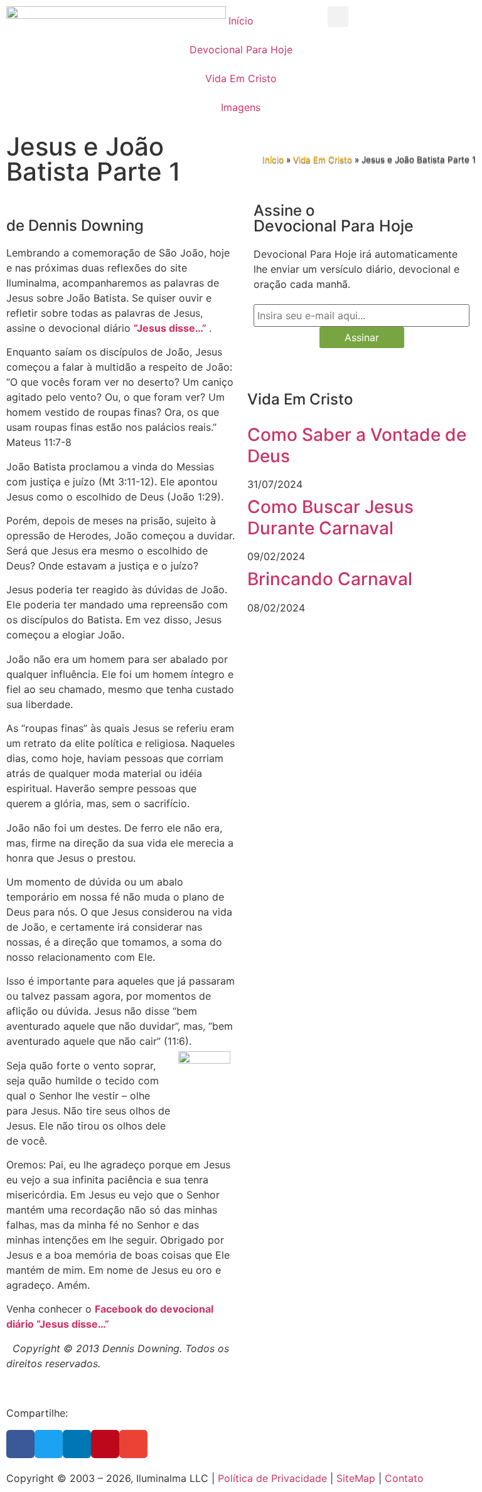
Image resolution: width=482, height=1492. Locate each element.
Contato (404, 1478)
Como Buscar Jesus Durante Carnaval (330, 517)
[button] (338, 16)
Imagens (240, 107)
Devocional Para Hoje (241, 49)
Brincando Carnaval (329, 579)
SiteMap (355, 1478)
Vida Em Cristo (241, 78)
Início (241, 20)
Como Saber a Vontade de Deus (356, 445)
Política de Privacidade (272, 1478)
